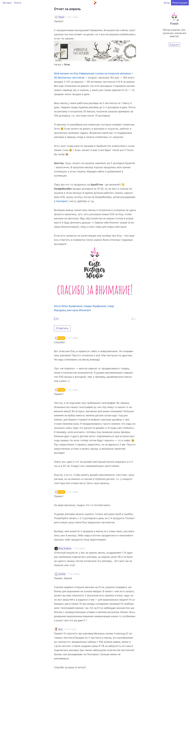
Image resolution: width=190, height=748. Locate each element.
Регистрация (179, 2)
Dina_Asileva (64, 548)
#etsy (65, 306)
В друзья (174, 44)
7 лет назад (72, 338)
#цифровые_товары (80, 306)
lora (60, 629)
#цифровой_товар (103, 306)
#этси (57, 306)
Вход (167, 2)
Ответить (62, 328)
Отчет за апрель (67, 9)
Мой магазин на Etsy (66, 73)
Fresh (61, 17)
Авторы (7, 2)
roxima (61, 574)
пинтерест (62, 201)
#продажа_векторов (66, 310)
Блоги (17, 2)
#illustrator (85, 310)
